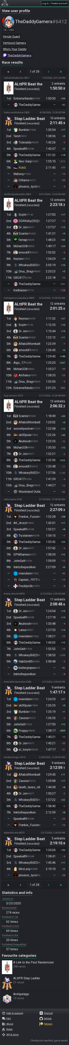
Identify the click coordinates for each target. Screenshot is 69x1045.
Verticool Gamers (14, 43)
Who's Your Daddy (15, 49)
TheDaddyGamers (19, 55)
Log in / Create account (54, 3)
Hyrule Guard (11, 36)
